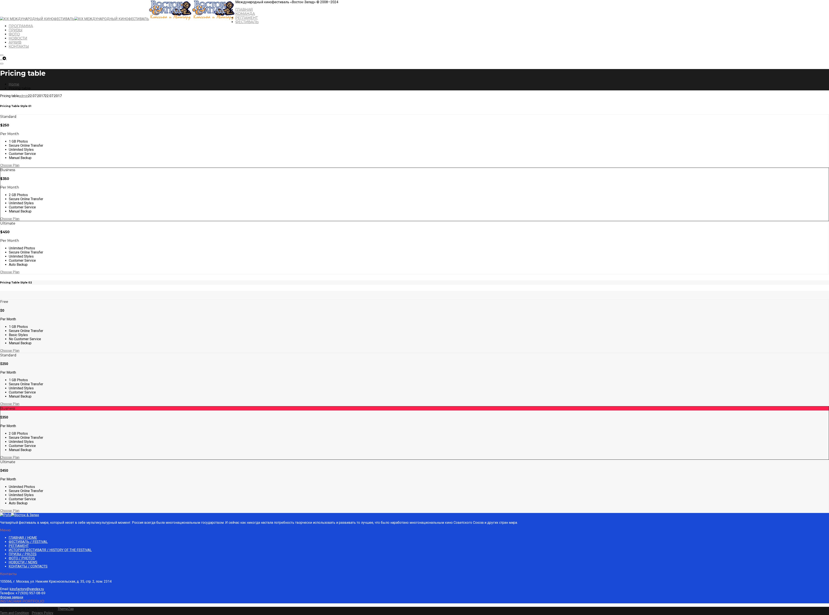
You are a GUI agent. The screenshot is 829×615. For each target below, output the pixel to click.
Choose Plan (9, 165)
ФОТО (14, 34)
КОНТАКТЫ (19, 46)
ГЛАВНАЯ (244, 10)
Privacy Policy (42, 613)
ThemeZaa (66, 609)
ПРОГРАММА (21, 26)
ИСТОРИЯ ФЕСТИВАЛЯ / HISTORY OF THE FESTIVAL (50, 550)
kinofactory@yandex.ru (27, 589)
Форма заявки (11, 597)
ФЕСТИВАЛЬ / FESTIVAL (28, 542)
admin (23, 96)
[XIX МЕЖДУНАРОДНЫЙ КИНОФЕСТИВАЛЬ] (74, 19)
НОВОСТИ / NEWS (23, 562)
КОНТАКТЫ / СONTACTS (28, 566)
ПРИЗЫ (15, 30)
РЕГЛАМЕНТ (246, 18)
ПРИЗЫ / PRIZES (22, 554)
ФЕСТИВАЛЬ (247, 22)
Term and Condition (14, 613)
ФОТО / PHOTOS (22, 558)
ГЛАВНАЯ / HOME (23, 538)
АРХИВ (15, 42)
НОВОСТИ (18, 38)
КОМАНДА (245, 14)
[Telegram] (5, 58)
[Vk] (1, 58)
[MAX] (8, 58)
